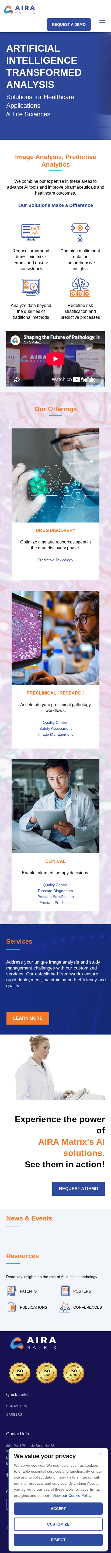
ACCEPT (58, 1509)
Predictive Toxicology (55, 560)
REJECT (58, 1540)
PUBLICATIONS (33, 1307)
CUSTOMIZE (58, 1524)
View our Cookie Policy (72, 1495)
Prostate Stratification (55, 896)
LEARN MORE (28, 1018)
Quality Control (55, 722)
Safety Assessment (55, 728)
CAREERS (14, 1414)
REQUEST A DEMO (69, 24)
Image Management (55, 734)
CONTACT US (16, 1406)
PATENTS (28, 1291)
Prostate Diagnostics (55, 891)
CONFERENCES (87, 1307)
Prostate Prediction (55, 902)
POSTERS (82, 1291)
